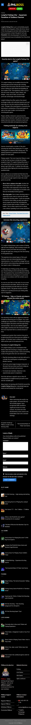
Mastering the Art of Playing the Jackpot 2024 (16, 503)
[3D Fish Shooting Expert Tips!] (2, 612)
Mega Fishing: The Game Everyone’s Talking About (17, 582)
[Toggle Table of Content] (26, 44)
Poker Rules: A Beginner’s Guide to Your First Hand (17, 633)
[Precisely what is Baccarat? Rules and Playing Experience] (2, 625)
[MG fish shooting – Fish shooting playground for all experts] (2, 604)
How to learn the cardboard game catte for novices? (17, 656)
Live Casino (5, 617)
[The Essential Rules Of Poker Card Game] (2, 569)
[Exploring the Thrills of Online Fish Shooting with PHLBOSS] (2, 597)
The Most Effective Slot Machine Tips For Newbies (17, 525)
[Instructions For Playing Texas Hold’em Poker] (2, 553)
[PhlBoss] (15, 5)
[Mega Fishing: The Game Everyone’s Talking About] (2, 582)
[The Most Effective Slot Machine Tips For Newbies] (2, 525)
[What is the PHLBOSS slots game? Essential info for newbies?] (2, 518)
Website (5, 467)
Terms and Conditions (20, 720)
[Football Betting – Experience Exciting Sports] (2, 561)
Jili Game (4, 530)
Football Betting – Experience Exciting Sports (15, 561)
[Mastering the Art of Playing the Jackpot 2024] (2, 502)
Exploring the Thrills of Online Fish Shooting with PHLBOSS (17, 597)
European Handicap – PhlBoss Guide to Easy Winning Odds (7, 424)
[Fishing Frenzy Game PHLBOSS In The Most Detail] (2, 589)
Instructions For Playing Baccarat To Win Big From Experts (16, 538)
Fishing (3, 12)
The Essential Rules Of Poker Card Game (16, 568)
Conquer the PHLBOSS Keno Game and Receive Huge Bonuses (16, 546)
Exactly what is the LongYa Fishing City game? (16, 46)
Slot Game (5, 487)
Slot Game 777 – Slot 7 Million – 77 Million (17, 509)
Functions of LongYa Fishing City (16, 55)
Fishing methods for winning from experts (15, 47)
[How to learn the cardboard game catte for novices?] (2, 655)
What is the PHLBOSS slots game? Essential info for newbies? (15, 518)
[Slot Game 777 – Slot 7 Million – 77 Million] (2, 510)
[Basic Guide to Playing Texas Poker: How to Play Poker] (2, 640)
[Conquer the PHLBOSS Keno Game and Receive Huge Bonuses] (2, 546)
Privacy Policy (9, 720)
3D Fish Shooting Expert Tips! (13, 611)
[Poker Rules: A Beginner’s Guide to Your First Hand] (2, 633)
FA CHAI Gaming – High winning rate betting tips (17, 495)
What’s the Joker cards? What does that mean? (16, 648)
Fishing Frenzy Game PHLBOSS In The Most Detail (17, 589)
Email (5, 460)
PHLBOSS (4, 35)
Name (5, 453)
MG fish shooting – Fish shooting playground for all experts (14, 605)
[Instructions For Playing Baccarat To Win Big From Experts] (2, 538)
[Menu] (2, 4)
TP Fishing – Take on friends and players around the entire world (15, 52)
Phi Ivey (15, 21)
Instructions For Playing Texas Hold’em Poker (16, 554)
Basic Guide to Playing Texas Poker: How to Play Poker (17, 640)
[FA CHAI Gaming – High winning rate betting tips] (2, 495)
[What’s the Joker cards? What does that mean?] (2, 648)
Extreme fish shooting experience (13, 49)
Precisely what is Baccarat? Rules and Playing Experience (16, 625)
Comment (6, 440)
